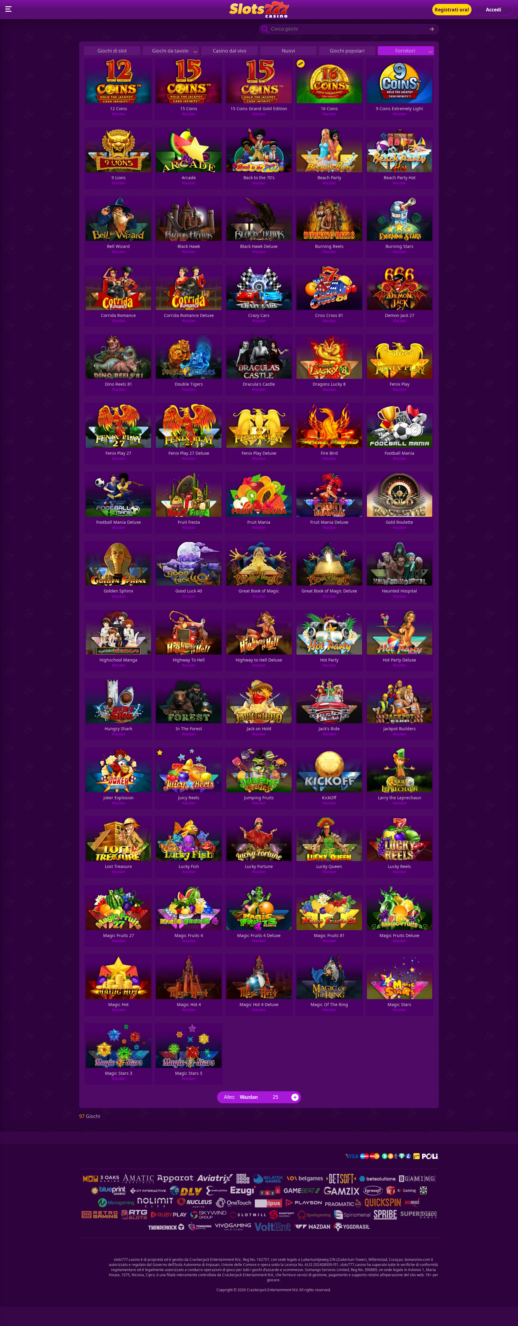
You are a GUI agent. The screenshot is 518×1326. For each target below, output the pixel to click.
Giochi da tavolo (171, 50)
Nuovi (288, 50)
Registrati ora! (452, 9)
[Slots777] (259, 16)
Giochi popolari (347, 50)
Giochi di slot (112, 50)
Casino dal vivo (229, 50)
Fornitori (405, 50)
